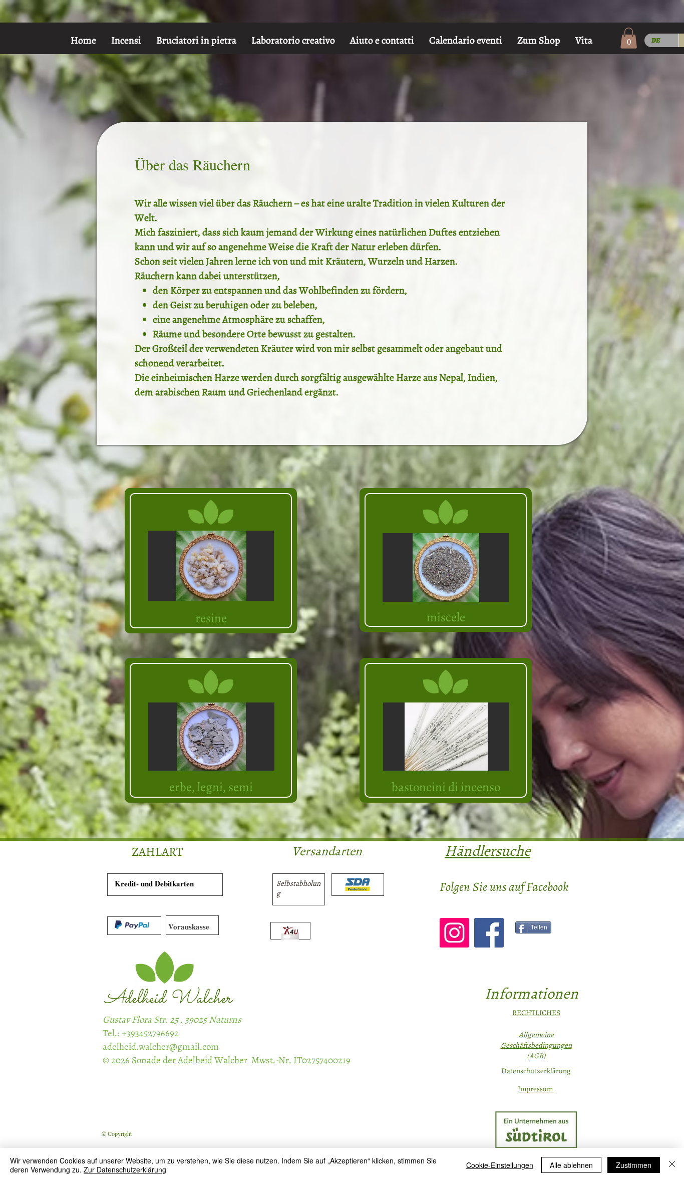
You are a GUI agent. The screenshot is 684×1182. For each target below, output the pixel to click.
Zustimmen (633, 1165)
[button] (628, 38)
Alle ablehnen (571, 1165)
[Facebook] (489, 933)
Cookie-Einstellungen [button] (499, 1165)
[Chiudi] (672, 1165)
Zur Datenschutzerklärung (125, 1169)
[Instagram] (454, 933)
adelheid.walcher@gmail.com (161, 1046)
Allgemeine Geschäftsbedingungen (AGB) (536, 1045)
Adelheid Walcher (168, 999)
